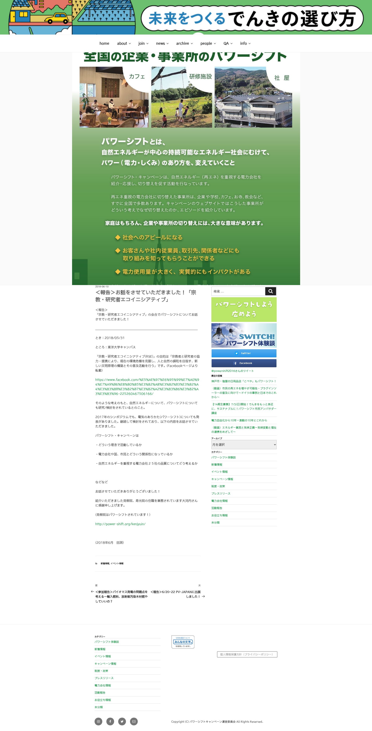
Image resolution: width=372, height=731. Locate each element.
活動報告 (216, 508)
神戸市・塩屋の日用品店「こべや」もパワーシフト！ (243, 381)
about (122, 43)
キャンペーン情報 (222, 479)
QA (226, 43)
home (104, 43)
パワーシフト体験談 (223, 457)
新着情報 (105, 564)
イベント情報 (117, 564)
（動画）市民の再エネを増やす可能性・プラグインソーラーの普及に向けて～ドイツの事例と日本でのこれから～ (243, 392)
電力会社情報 (219, 500)
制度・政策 (218, 486)
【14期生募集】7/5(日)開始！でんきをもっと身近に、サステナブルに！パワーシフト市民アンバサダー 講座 (243, 408)
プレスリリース (220, 493)
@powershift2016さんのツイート (232, 371)
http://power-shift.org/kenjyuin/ (120, 523)
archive (182, 43)
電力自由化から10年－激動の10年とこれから (239, 420)
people (206, 43)
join (142, 43)
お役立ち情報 (219, 515)
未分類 (215, 522)
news (160, 43)
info (243, 43)
